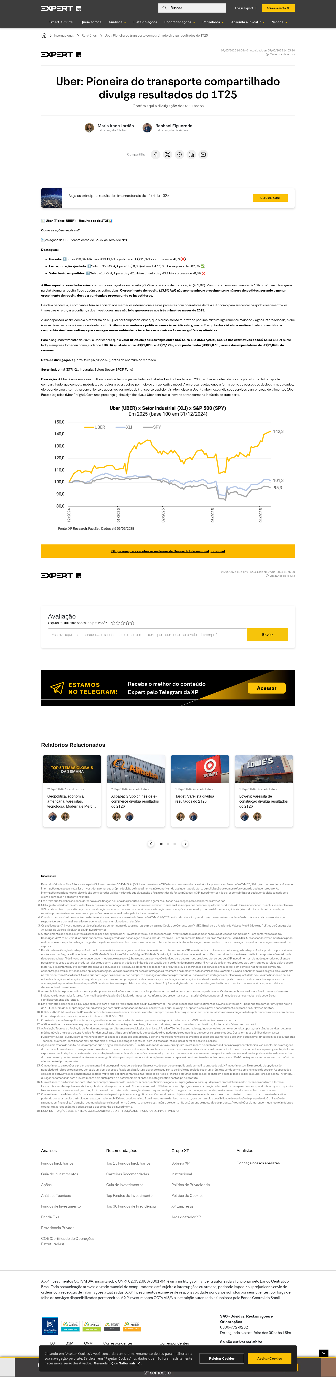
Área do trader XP (186, 1217)
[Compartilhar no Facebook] (155, 154)
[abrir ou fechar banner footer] (323, 1353)
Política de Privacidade (190, 1184)
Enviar (267, 634)
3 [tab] (175, 844)
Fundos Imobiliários (57, 1163)
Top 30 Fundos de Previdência (131, 1206)
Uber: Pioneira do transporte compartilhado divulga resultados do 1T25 (156, 35)
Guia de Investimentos (59, 1174)
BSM (69, 1343)
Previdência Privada (58, 1227)
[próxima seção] (185, 843)
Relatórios (89, 35)
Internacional (64, 35)
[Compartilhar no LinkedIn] (191, 154)
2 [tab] (168, 844)
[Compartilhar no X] (167, 154)
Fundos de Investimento (61, 1206)
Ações (46, 1184)
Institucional (181, 1174)
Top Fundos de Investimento (129, 1195)
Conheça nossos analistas (258, 1163)
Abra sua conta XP (278, 8)
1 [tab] (161, 844)
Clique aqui (270, 198)
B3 (52, 1343)
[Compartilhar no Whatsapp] (179, 154)
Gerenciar (101, 1363)
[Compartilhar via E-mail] (203, 154)
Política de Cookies (187, 1195)
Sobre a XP (180, 1163)
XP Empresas (182, 1206)
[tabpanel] (72, 791)
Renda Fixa (50, 1217)
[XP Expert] (61, 8)
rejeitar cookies (222, 1358)
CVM (88, 1343)
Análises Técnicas (56, 1195)
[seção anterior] (151, 843)
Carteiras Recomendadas (127, 1174)
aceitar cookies (269, 1358)
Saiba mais (127, 1363)
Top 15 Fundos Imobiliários (128, 1163)
